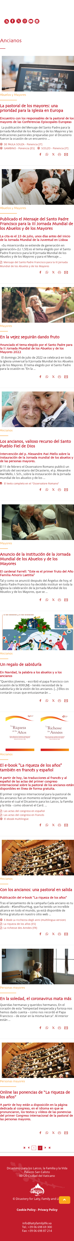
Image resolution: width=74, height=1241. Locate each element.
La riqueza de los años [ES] (19, 924)
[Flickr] (37, 21)
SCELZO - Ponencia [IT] (54, 148)
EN (52, 29)
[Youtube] (31, 21)
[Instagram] (24, 21)
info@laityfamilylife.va (37, 1223)
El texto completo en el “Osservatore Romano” (31, 483)
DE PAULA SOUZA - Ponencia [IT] (22, 144)
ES (61, 29)
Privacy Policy (47, 1210)
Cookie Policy (26, 1210)
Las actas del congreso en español (23, 811)
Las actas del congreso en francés (23, 815)
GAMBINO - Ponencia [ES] (19, 148)
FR (57, 29)
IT (65, 29)
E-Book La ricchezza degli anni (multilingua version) (34, 920)
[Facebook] (12, 21)
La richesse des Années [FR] (19, 927)
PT (69, 29)
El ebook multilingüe (16, 819)
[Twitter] (18, 21)
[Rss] (6, 21)
